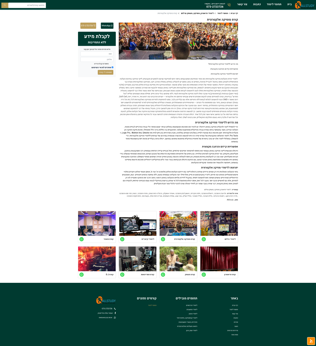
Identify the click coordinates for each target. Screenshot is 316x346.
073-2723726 (87, 25)
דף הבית (234, 13)
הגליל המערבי (197, 196)
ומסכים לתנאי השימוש (101, 67)
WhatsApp (106, 25)
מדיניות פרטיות (232, 330)
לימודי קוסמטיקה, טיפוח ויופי (187, 318)
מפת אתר (234, 334)
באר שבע (178, 196)
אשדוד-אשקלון (168, 193)
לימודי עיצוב (193, 313)
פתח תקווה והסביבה (134, 196)
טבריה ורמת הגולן (156, 196)
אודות (236, 322)
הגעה (236, 326)
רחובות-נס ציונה (218, 196)
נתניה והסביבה (143, 193)
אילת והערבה (207, 196)
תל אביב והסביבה (220, 193)
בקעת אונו (145, 196)
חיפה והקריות (195, 193)
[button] (311, 341)
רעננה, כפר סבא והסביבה (128, 193)
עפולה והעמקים (168, 196)
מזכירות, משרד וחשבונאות (188, 322)
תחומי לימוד (274, 4)
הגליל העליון (187, 196)
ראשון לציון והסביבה (182, 193)
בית (289, 4)
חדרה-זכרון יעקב (231, 196)
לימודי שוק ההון (191, 330)
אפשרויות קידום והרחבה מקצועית (224, 68)
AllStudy (230, 200)
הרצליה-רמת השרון (155, 193)
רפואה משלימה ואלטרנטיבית (187, 326)
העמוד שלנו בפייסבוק (105, 313)
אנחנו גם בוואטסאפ (105, 317)
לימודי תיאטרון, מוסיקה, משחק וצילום (197, 13)
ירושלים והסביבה (207, 193)
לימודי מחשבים (192, 309)
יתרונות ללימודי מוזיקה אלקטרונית (224, 73)
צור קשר (242, 4)
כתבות (257, 4)
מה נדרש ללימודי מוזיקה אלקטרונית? (223, 64)
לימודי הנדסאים (191, 305)
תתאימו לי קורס (105, 72)
